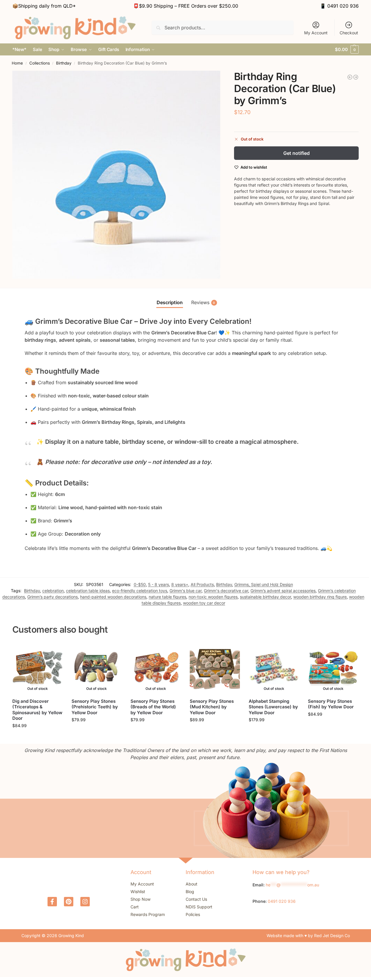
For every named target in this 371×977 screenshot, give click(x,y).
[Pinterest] (68, 901)
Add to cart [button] (215, 731)
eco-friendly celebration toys (139, 590)
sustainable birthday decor (265, 596)
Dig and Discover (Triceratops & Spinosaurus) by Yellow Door (37, 709)
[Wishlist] (54, 652)
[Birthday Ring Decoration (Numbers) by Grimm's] (356, 77)
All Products (202, 584)
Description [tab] (170, 302)
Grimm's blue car (185, 590)
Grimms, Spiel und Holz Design (263, 584)
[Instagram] (85, 901)
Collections (39, 63)
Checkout (349, 32)
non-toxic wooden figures (213, 596)
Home (17, 63)
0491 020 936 (343, 6)
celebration (53, 590)
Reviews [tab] (203, 302)
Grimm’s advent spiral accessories (283, 590)
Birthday (64, 63)
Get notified (296, 153)
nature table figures (167, 596)
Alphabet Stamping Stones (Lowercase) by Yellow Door (273, 706)
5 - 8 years (158, 584)
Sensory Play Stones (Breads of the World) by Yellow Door (153, 706)
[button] (347, 49)
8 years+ (179, 584)
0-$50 (140, 584)
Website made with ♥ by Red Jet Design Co (308, 935)
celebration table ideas (88, 590)
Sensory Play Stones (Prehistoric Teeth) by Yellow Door (95, 706)
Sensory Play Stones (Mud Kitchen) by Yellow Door (212, 706)
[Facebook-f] (52, 901)
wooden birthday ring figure (320, 596)
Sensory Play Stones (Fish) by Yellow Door (331, 704)
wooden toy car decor (204, 602)
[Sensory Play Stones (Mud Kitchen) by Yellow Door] (215, 668)
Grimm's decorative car (226, 590)
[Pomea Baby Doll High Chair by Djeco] (350, 77)
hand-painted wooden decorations (113, 596)
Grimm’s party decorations (52, 596)
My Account (316, 32)
